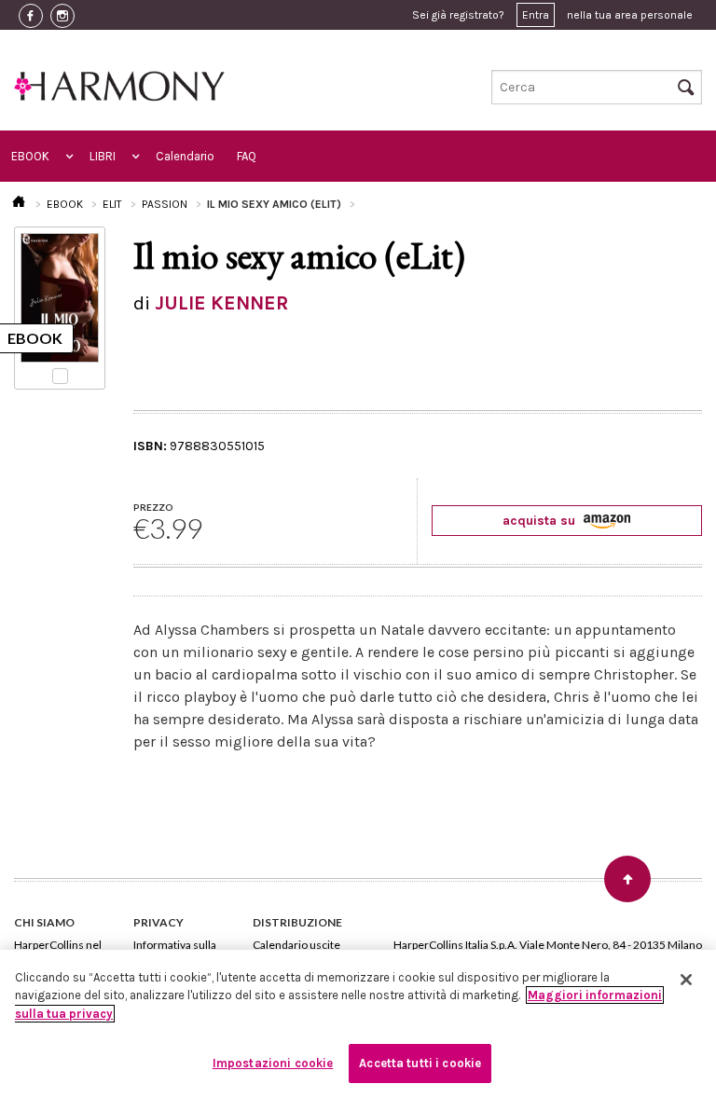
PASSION (164, 204)
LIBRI (103, 156)
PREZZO (153, 507)
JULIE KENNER (221, 303)
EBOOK (30, 156)
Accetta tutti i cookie (420, 1063)
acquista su (541, 520)
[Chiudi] (686, 979)
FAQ (246, 156)
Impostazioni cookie (273, 1063)
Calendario (185, 156)
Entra (535, 14)
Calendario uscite (296, 945)
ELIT (112, 204)
